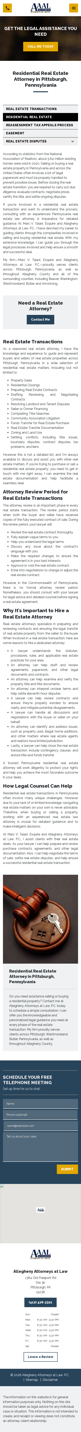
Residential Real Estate (29, 117)
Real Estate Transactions (31, 109)
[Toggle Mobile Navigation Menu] (73, 8)
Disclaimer (50, 1380)
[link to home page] (40, 8)
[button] (40, 1210)
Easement (15, 133)
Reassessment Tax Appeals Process (39, 125)
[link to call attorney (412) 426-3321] (7, 8)
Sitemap (32, 1380)
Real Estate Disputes (26, 141)
